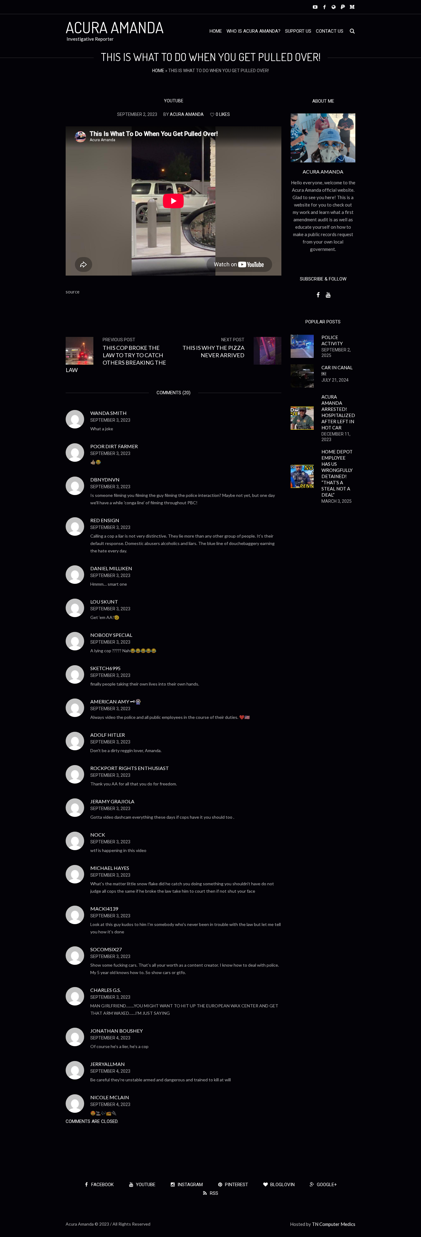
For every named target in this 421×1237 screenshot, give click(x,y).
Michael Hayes (109, 868)
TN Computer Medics (333, 1224)
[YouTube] (315, 7)
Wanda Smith (108, 413)
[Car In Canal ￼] (302, 375)
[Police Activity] (302, 345)
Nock (97, 835)
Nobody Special (111, 635)
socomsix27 (106, 949)
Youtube (173, 100)
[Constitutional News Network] (333, 7)
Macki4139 (104, 908)
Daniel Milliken (111, 568)
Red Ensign (104, 520)
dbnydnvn (105, 479)
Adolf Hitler (107, 735)
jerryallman (107, 1064)
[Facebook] (324, 7)
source (73, 291)
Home (158, 70)
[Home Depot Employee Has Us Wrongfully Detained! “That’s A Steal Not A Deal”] (302, 475)
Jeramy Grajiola (112, 801)
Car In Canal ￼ (337, 370)
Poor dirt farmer (114, 446)
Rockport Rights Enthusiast (129, 768)
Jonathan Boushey (116, 1031)
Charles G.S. (105, 990)
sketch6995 (105, 668)
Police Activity (332, 340)
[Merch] (352, 7)
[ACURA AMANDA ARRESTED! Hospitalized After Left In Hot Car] (302, 417)
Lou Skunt (104, 601)
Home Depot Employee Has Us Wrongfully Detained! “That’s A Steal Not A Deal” (337, 473)
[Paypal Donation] (343, 7)
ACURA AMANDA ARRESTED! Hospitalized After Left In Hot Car (338, 412)
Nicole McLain (109, 1097)
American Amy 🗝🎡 (115, 701)
